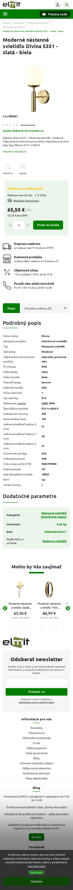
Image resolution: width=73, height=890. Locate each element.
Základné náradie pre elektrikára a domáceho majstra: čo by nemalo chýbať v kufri (36, 826)
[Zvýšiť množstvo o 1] (27, 225)
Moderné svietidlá (54, 541)
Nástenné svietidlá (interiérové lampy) (53, 515)
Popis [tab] (11, 308)
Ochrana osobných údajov (36, 763)
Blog (36, 758)
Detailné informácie (14, 151)
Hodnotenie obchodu (36, 773)
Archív (36, 837)
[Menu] (5, 14)
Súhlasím (36, 881)
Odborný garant (36, 748)
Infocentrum (36, 733)
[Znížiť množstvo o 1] (10, 225)
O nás (36, 743)
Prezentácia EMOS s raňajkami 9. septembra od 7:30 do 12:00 (36, 798)
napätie (21, 403)
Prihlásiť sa (36, 691)
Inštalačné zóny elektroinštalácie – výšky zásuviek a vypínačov (36, 815)
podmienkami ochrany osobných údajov (36, 702)
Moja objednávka (37, 778)
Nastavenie (37, 872)
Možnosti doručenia (26, 200)
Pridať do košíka (48, 225)
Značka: (23, 130)
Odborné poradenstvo (36, 768)
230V (45, 403)
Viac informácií (36, 866)
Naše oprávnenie (36, 753)
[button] (20, 621)
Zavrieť (58, 179)
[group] (20, 608)
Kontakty (36, 727)
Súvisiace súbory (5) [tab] (38, 308)
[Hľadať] (66, 4)
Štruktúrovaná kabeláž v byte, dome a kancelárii (36, 807)
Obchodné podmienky (36, 738)
